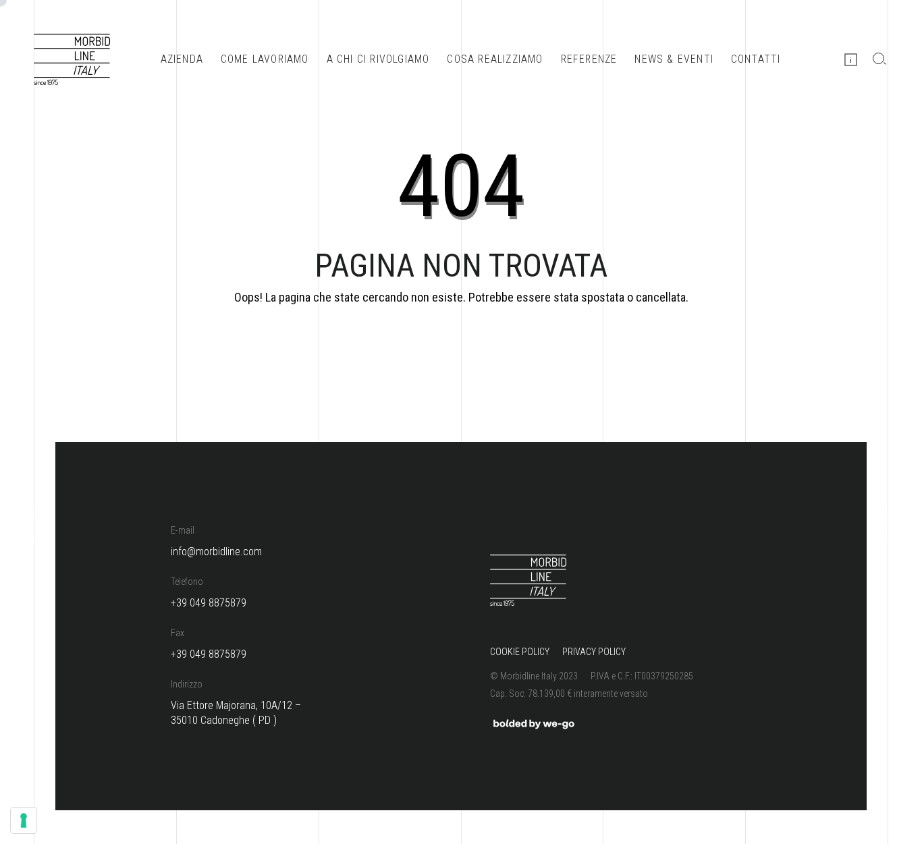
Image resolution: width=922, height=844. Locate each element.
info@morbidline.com (216, 551)
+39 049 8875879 (208, 602)
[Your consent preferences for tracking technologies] (23, 820)
